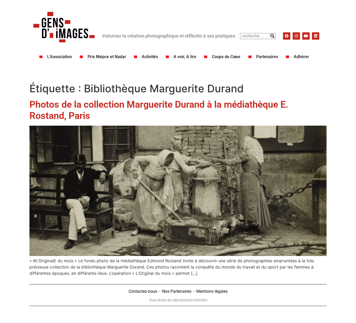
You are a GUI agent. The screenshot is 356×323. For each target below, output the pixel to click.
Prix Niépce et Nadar (107, 56)
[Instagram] (296, 36)
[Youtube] (306, 36)
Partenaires (267, 56)
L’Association (59, 56)
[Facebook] (286, 36)
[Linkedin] (315, 36)
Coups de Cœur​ (226, 56)
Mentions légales (212, 291)
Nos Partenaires (176, 291)
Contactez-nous (142, 291)
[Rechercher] (272, 36)
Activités (150, 56)
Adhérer (301, 56)
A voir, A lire (185, 56)
